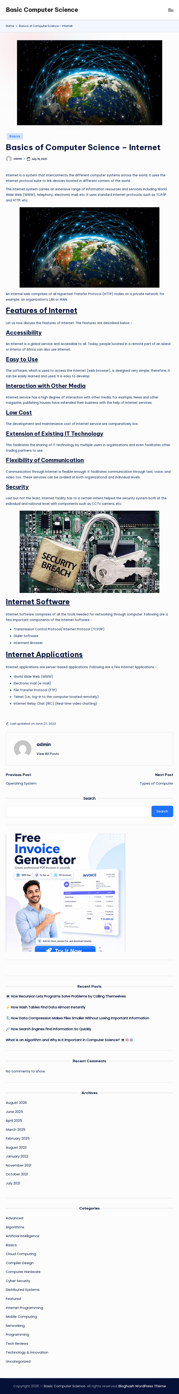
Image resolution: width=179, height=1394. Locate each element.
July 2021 (13, 1183)
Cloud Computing (21, 1254)
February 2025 (18, 1138)
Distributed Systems (23, 1289)
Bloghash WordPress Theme (142, 1386)
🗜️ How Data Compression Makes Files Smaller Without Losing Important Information (77, 1018)
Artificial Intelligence (22, 1236)
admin (44, 744)
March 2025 (15, 1129)
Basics (15, 136)
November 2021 (18, 1165)
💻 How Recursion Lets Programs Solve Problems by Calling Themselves (66, 996)
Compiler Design (20, 1263)
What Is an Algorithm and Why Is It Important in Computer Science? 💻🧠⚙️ (69, 1040)
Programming (17, 1334)
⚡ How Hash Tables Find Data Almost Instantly (45, 1007)
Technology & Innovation (27, 1352)
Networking (15, 1325)
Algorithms (15, 1227)
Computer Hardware (23, 1271)
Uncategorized (18, 1361)
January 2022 (17, 1156)
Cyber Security (18, 1281)
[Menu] (170, 10)
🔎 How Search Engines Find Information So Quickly (48, 1029)
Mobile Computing (21, 1316)
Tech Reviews (17, 1343)
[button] (48, 754)
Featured (13, 1298)
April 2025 (14, 1120)
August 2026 (16, 1102)
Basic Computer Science (42, 9)
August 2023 (16, 1147)
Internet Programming (24, 1307)
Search (89, 798)
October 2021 (17, 1174)
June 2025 (14, 1111)
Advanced (14, 1218)
